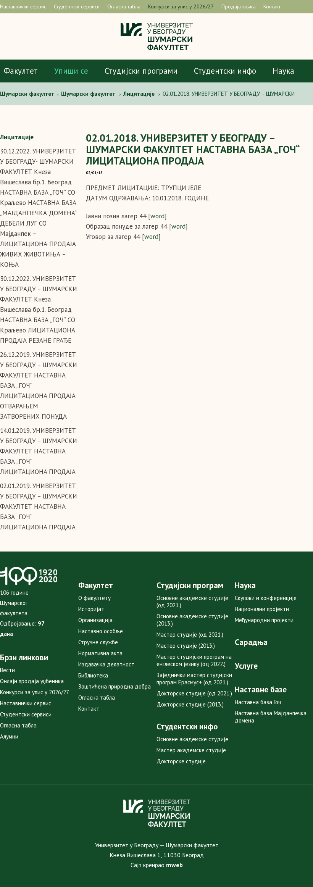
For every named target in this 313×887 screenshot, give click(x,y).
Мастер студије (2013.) (185, 645)
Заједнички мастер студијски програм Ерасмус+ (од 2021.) (194, 678)
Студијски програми (141, 71)
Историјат (91, 609)
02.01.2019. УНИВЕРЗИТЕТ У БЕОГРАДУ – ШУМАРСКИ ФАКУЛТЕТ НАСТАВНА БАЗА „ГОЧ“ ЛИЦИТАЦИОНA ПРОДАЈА (38, 506)
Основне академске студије (192, 739)
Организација (95, 620)
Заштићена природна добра (114, 686)
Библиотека (93, 675)
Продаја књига (238, 6)
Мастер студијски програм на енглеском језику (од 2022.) (194, 660)
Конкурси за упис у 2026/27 (181, 6)
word (157, 216)
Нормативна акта (100, 653)
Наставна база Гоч (258, 702)
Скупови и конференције (266, 598)
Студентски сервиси (77, 6)
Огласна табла (123, 6)
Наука (283, 71)
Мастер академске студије (191, 750)
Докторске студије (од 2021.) (194, 693)
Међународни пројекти (264, 620)
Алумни (9, 736)
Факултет (21, 71)
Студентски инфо (225, 71)
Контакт (272, 6)
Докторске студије (181, 761)
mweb (174, 865)
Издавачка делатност (106, 664)
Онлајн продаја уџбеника (32, 681)
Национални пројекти (262, 609)
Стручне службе (98, 642)
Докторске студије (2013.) (190, 704)
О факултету (94, 598)
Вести (7, 670)
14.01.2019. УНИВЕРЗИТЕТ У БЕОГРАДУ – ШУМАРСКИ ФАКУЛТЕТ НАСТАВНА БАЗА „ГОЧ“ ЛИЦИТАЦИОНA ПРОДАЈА (38, 451)
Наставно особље (100, 631)
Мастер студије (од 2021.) (189, 634)
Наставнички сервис (23, 6)
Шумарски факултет (28, 93)
